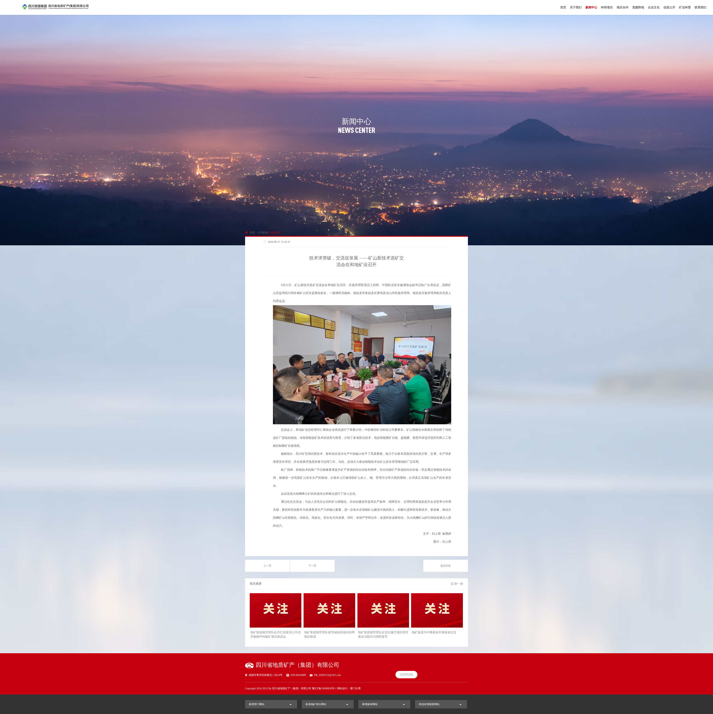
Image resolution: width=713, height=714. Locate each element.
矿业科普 (685, 7)
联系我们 (701, 7)
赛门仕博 (355, 688)
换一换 (458, 583)
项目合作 (623, 7)
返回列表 (445, 565)
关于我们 (576, 7)
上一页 (267, 565)
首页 (563, 7)
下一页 (312, 565)
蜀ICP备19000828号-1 (324, 688)
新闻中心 (591, 7)
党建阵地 (638, 7)
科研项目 (607, 7)
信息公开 (669, 7)
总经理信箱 (406, 674)
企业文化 (654, 7)
